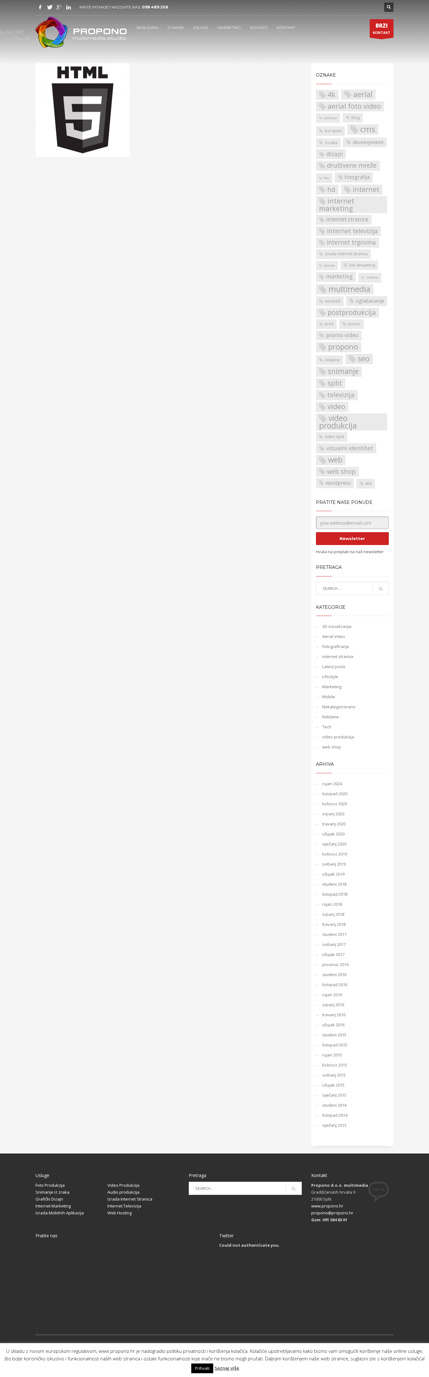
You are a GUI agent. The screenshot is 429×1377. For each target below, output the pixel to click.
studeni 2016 (334, 974)
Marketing (331, 686)
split (335, 383)
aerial (362, 94)
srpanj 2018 (333, 914)
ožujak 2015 (333, 1085)
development (368, 142)
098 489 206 (155, 7)
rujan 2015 (332, 1055)
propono (343, 347)
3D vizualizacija (336, 626)
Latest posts (333, 666)
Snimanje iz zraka (52, 1192)
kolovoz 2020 (334, 804)
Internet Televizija (124, 1206)
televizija (341, 394)
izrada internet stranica (346, 253)
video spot (334, 436)
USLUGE (201, 27)
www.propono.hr (327, 1206)
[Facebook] (40, 7)
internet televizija (352, 231)
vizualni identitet (349, 448)
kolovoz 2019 (334, 854)
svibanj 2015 (334, 1075)
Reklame (330, 717)
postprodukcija (352, 312)
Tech (326, 727)
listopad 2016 (334, 984)
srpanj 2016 (333, 1004)
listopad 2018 (334, 894)
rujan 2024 (332, 783)
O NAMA (175, 27)
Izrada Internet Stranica (129, 1199)
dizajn (334, 154)
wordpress (338, 482)
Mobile (328, 696)
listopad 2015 (334, 1045)
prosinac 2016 (335, 964)
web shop (341, 471)
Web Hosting (119, 1213)
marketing (339, 276)
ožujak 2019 (333, 874)
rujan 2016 (332, 994)
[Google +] (59, 7)
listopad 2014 (334, 1115)
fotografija (357, 177)
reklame (332, 360)
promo (354, 324)
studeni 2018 (334, 884)
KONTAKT (286, 27)
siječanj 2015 (334, 1095)
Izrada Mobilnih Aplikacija (59, 1213)
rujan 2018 (332, 904)
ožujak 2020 (333, 834)
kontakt (329, 265)
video (336, 406)
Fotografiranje (335, 646)
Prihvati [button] (202, 1368)
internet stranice (347, 219)
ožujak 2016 (333, 1025)
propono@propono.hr (332, 1213)
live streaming (362, 265)
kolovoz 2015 (334, 1065)
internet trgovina (351, 242)
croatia (331, 142)
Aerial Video (333, 636)
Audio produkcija (123, 1192)
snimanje (343, 371)
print (329, 324)
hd (331, 189)
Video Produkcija (123, 1185)
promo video (342, 335)
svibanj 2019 (334, 864)
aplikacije (330, 118)
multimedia (349, 289)
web (335, 460)
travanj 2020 (333, 824)
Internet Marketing (53, 1206)
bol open (333, 130)
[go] (380, 588)
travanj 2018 (333, 924)
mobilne (372, 277)
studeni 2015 (334, 1035)
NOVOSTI (259, 27)
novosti (332, 301)
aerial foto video (354, 106)
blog (355, 117)
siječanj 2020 (334, 844)
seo (364, 359)
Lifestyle (330, 676)
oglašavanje (370, 300)
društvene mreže (352, 165)
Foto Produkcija (50, 1185)
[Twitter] (49, 7)
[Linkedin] (68, 7)
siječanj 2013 (334, 1125)
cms (367, 129)
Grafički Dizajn (49, 1199)
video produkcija (338, 421)
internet (366, 189)
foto (326, 178)
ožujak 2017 (333, 954)
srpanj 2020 (333, 814)
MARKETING (229, 27)
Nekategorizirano (339, 707)
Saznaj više (227, 1368)
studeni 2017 (334, 934)
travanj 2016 (333, 1015)
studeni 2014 (334, 1105)
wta (368, 483)
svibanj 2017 (334, 944)
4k (331, 94)
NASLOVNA (147, 27)
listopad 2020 (334, 793)
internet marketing (336, 204)
